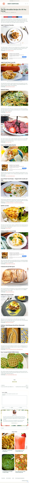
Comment (3, 394)
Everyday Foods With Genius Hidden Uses (7, 386)
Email (12, 407)
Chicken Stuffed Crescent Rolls (10, 263)
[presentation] (8, 441)
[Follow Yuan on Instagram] (14, 381)
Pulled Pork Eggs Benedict (10, 322)
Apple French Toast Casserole (10, 86)
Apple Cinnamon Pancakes (10, 50)
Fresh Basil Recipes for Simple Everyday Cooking (7, 472)
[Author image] (1, 12)
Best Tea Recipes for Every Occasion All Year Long (19, 451)
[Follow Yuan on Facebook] (13, 381)
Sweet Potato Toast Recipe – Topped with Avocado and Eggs (15, 202)
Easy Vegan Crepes (8, 142)
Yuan (3, 12)
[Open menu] (25, 3)
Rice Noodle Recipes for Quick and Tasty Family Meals (20, 472)
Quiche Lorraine (8, 228)
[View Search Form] (27, 3)
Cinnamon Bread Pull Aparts (10, 291)
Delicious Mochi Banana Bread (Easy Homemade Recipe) (14, 349)
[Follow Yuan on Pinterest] (16, 381)
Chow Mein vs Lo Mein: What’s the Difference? (7, 451)
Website (21, 407)
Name (3, 407)
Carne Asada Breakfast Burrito (10, 175)
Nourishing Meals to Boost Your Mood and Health (22, 386)
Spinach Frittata (8, 112)
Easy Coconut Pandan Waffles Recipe (11, 374)
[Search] (27, 428)
